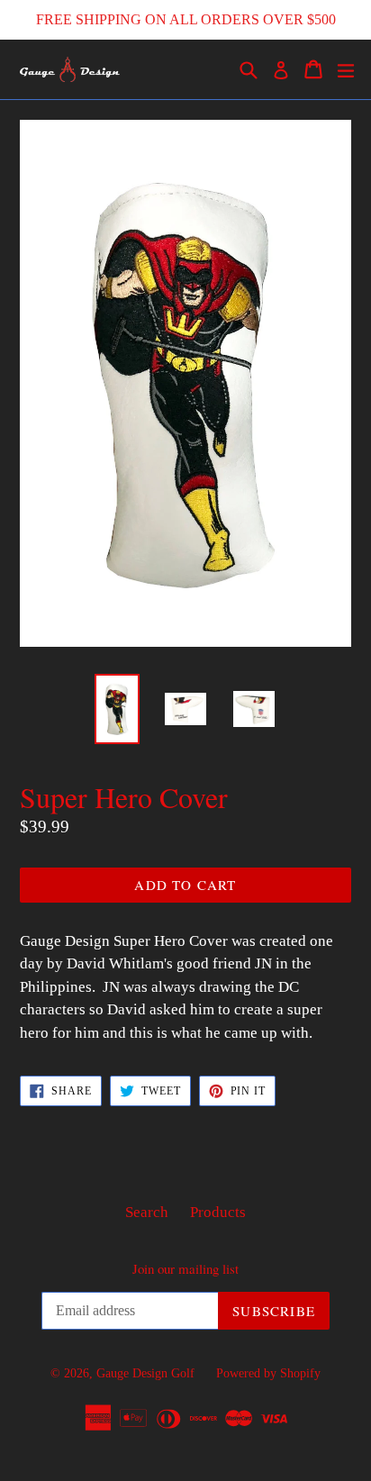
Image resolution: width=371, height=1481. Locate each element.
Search (146, 1212)
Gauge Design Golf (145, 1373)
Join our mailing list (185, 1268)
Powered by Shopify (268, 1373)
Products (218, 1212)
